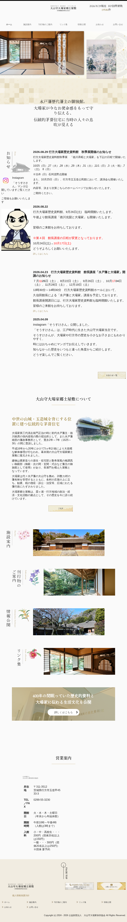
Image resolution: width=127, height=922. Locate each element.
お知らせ (100, 24)
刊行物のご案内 (45, 24)
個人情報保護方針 (20, 895)
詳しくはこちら (40, 254)
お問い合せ (118, 24)
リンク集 (63, 24)
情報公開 (82, 24)
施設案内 (27, 24)
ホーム (9, 24)
